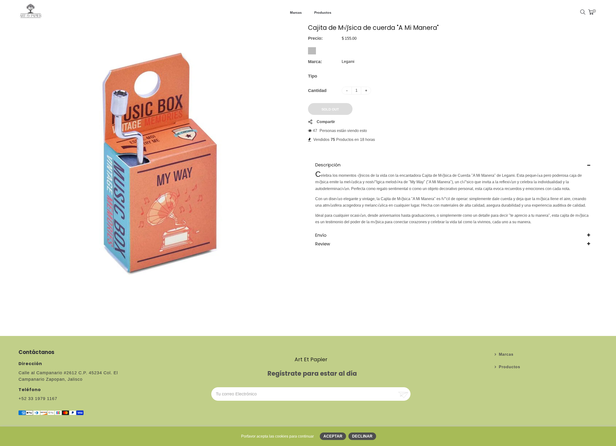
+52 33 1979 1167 (38, 398)
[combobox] (312, 50)
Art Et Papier (311, 359)
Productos (509, 367)
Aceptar (332, 436)
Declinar (362, 436)
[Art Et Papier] (31, 12)
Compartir (326, 122)
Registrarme (402, 394)
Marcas (506, 354)
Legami (348, 61)
